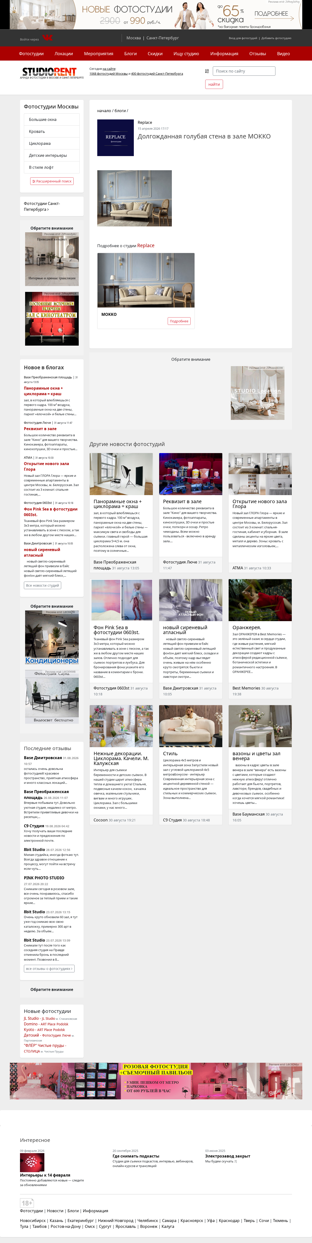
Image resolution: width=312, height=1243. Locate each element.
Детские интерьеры (48, 155)
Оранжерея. (247, 627)
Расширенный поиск (53, 181)
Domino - (46, 1024)
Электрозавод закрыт (227, 1156)
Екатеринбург (81, 1220)
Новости (55, 1210)
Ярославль (126, 1226)
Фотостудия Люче (180, 562)
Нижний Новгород (115, 1220)
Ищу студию (186, 53)
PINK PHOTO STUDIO (44, 878)
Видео (283, 53)
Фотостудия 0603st (111, 688)
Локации (64, 53)
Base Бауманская (249, 814)
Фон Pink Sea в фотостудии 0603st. (116, 630)
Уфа (211, 1220)
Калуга (168, 1226)
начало (104, 110)
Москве (54, 77)
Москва (134, 38)
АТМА (238, 568)
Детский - (47, 1035)
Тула (24, 1226)
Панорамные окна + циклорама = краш (118, 504)
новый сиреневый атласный (185, 630)
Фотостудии (31, 53)
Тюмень (280, 1220)
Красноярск (192, 1220)
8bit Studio (34, 849)
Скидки (155, 53)
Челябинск (147, 1220)
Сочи (264, 1220)
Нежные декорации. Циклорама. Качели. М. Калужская (121, 758)
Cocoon (101, 820)
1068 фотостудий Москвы (108, 73)
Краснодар (229, 1220)
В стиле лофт (41, 167)
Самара (169, 1220)
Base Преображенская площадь (48, 377)
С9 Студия (172, 820)
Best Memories (246, 688)
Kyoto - (44, 1029)
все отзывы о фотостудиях (48, 968)
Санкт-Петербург (162, 38)
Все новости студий (42, 585)
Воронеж (148, 1226)
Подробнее (179, 321)
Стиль (170, 753)
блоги (120, 110)
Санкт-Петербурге (73, 77)
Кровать (37, 131)
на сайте (109, 68)
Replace (145, 122)
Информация (224, 53)
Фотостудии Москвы (51, 106)
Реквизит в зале (182, 501)
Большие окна (43, 119)
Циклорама (40, 143)
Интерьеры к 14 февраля (45, 1175)
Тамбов (39, 1226)
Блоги (130, 53)
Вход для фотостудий (243, 38)
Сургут (105, 1226)
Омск (90, 1226)
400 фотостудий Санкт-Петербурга (157, 73)
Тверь (249, 1220)
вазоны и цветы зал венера (257, 756)
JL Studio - (39, 1018)
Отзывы (257, 53)
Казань (56, 1220)
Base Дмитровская (180, 688)
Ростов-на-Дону (66, 1226)
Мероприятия (98, 53)
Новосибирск (33, 1220)
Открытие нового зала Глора (260, 504)
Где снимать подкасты (136, 1156)
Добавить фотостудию (276, 38)
